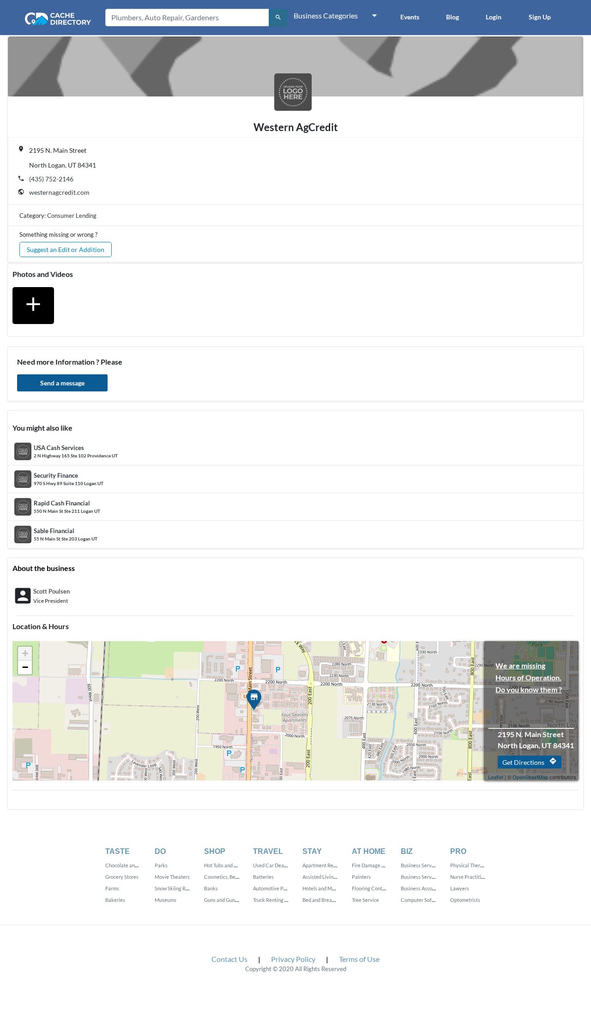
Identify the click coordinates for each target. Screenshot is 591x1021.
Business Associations (425, 888)
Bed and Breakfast (323, 900)
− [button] (25, 667)
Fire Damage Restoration (380, 865)
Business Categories (326, 15)
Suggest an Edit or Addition (65, 249)
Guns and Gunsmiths (227, 900)
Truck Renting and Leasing (282, 900)
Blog (452, 17)
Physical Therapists (472, 865)
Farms (112, 888)
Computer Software (423, 900)
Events (409, 17)
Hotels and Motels (322, 888)
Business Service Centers (429, 877)
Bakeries (115, 900)
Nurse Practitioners (472, 877)
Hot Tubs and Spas (224, 865)
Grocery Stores (122, 877)
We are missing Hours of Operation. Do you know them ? (528, 666)
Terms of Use (359, 959)
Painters (361, 877)
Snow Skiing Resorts (177, 888)
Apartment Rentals (323, 865)
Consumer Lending (71, 215)
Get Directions (529, 761)
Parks (161, 865)
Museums (165, 900)
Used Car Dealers (272, 865)
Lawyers (459, 888)
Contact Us (229, 959)
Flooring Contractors (375, 888)
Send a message (62, 383)
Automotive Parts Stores (280, 888)
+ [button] (25, 653)
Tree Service (365, 900)
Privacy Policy (293, 959)
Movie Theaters (172, 877)
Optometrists (465, 900)
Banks (211, 888)
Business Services (420, 865)
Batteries (263, 877)
